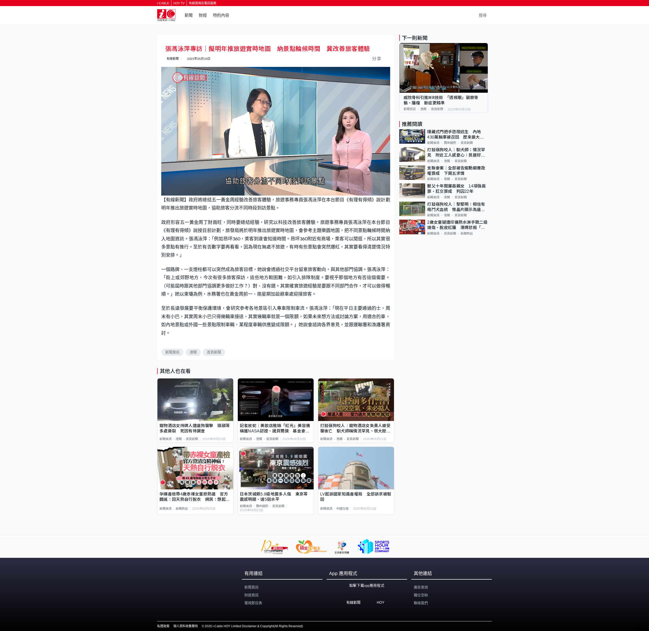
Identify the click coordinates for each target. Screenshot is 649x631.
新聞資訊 (172, 352)
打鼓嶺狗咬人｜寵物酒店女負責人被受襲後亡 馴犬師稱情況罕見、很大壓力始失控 (355, 429)
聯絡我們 (421, 603)
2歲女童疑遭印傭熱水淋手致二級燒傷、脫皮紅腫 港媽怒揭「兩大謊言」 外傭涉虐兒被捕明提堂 (457, 225)
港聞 (193, 352)
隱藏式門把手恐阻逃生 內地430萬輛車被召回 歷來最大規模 (455, 135)
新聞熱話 (182, 508)
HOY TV (179, 3)
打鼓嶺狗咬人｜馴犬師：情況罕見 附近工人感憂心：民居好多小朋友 (456, 153)
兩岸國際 (262, 506)
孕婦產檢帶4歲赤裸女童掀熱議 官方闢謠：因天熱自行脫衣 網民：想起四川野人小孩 (194, 497)
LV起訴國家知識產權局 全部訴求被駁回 (355, 497)
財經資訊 (251, 595)
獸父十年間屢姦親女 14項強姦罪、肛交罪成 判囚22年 (456, 189)
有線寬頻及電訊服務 (202, 3)
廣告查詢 (421, 587)
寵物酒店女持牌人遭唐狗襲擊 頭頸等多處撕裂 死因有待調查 (194, 428)
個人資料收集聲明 (185, 626)
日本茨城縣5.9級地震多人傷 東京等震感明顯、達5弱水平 (274, 497)
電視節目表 (253, 603)
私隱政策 (163, 626)
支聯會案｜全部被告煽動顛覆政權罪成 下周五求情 (456, 171)
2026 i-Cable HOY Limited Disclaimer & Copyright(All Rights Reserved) (254, 626)
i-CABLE (163, 3)
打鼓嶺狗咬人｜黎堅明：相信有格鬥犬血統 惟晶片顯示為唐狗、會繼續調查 (456, 207)
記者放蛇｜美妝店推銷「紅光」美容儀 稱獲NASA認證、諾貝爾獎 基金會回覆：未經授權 (276, 429)
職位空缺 (421, 595)
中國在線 (342, 508)
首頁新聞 (214, 352)
